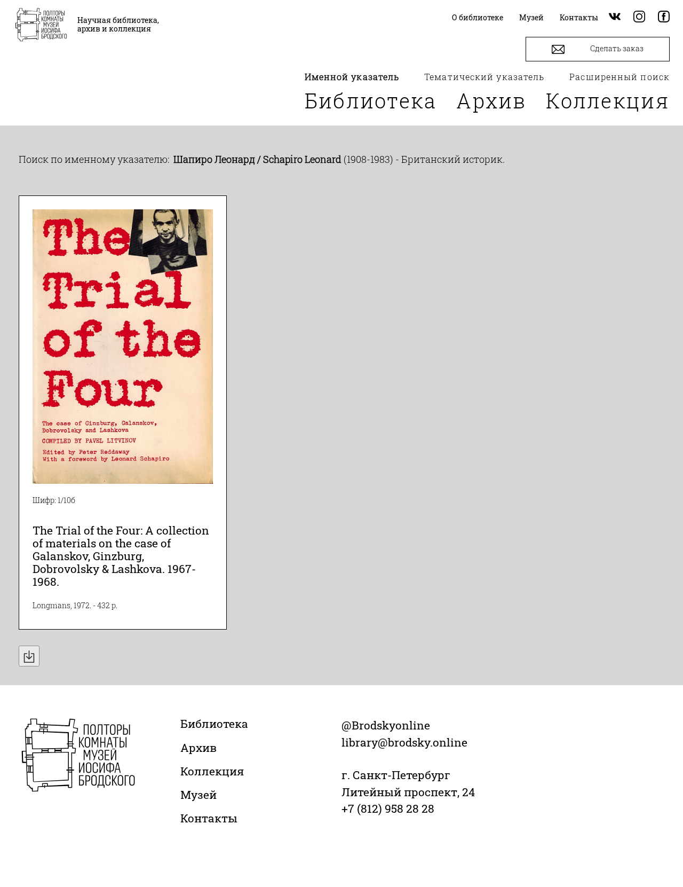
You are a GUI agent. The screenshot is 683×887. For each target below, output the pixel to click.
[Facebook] (664, 17)
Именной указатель (352, 76)
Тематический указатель (484, 76)
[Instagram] (639, 17)
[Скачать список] (29, 656)
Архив (491, 100)
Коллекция (608, 100)
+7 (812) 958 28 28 (388, 808)
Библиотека (371, 100)
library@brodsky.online (404, 742)
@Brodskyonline (386, 725)
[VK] (615, 17)
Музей (198, 794)
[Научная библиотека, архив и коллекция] (41, 25)
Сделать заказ (616, 48)
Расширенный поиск (619, 76)
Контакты (208, 818)
